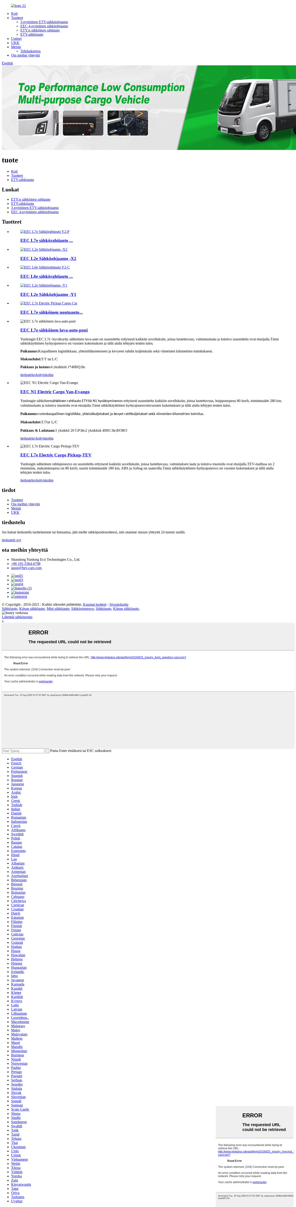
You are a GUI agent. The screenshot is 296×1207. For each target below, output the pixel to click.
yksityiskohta (43, 375)
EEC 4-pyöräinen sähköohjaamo (44, 26)
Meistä (16, 47)
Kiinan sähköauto (32, 609)
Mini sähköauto (58, 609)
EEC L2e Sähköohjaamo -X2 (48, 258)
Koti (14, 14)
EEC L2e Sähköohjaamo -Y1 (48, 294)
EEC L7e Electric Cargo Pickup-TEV (56, 455)
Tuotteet (17, 18)
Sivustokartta (118, 604)
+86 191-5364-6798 (25, 564)
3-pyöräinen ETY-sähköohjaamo (44, 22)
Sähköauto (9, 609)
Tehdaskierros (30, 51)
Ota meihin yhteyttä (25, 55)
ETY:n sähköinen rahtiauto (40, 30)
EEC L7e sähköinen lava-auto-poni (54, 330)
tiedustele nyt (11, 540)
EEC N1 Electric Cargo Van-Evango (55, 391)
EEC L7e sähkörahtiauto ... (46, 240)
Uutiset (16, 39)
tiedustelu (27, 375)
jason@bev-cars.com (26, 568)
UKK (15, 43)
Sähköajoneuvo (82, 609)
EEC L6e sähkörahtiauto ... (46, 276)
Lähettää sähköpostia (17, 617)
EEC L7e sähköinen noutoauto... (51, 312)
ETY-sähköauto (31, 34)
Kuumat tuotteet (94, 604)
